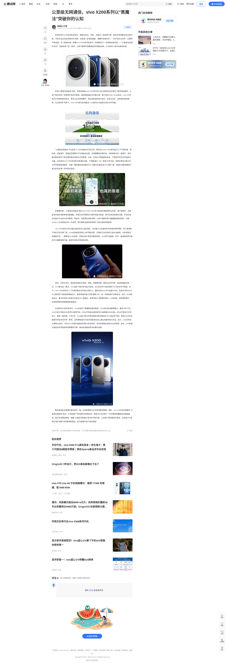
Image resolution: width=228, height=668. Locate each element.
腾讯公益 (109, 650)
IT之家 (54, 493)
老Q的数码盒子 (57, 474)
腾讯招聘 (102, 650)
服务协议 (73, 650)
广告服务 (95, 650)
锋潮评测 (55, 512)
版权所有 (95, 660)
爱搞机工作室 (57, 455)
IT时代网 (55, 532)
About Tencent (64, 650)
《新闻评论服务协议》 (84, 578)
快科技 (54, 551)
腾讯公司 (89, 660)
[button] (169, 21)
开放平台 (88, 650)
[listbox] (92, 504)
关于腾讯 (55, 650)
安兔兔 (54, 570)
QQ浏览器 (117, 650)
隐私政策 (80, 650)
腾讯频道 (125, 650)
